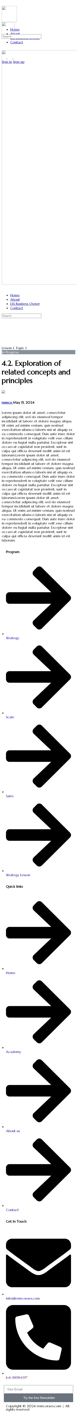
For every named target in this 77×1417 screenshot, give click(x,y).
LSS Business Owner (25, 303)
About (15, 299)
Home (15, 295)
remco (7, 402)
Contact (16, 308)
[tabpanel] (38, 476)
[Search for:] (21, 36)
